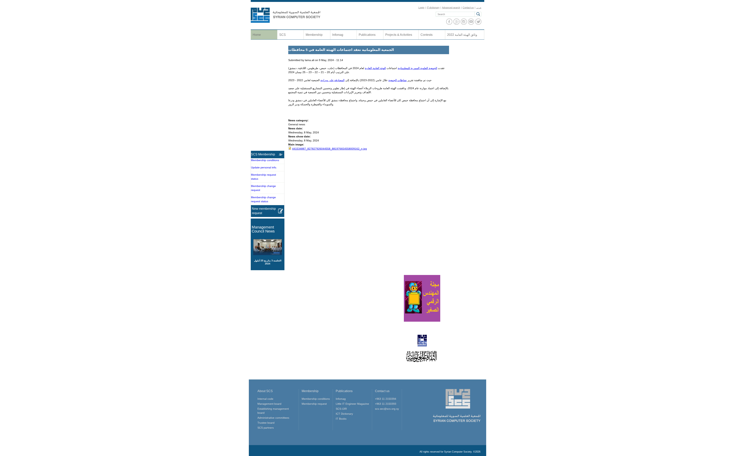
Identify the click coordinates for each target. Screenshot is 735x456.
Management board (269, 403)
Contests (427, 34)
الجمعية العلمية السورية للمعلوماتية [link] (417, 68)
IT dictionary (433, 7)
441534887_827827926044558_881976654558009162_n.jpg (329, 148)
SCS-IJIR (341, 408)
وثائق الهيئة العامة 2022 (462, 34)
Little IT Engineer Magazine (352, 403)
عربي (478, 7)
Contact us (468, 7)
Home (257, 34)
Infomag (337, 34)
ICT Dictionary (344, 413)
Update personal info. (264, 167)
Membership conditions (265, 160)
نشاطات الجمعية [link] (397, 80)
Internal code (265, 398)
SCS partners (265, 427)
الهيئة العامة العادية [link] (375, 68)
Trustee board (265, 422)
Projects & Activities (398, 34)
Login (421, 7)
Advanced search (451, 7)
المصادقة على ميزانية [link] (332, 80)
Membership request (314, 403)
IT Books (341, 418)
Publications (367, 34)
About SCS (265, 391)
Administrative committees (273, 417)
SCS (282, 34)
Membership (314, 34)
